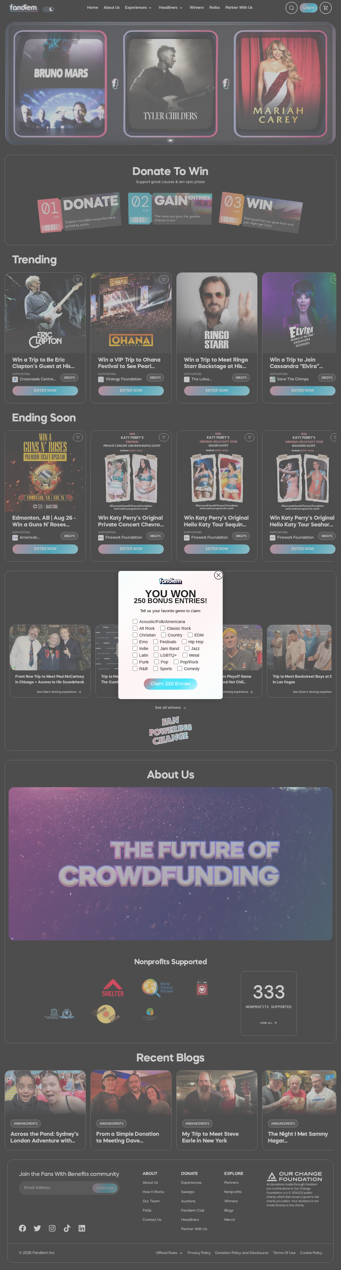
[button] (170, 684)
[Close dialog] (218, 575)
